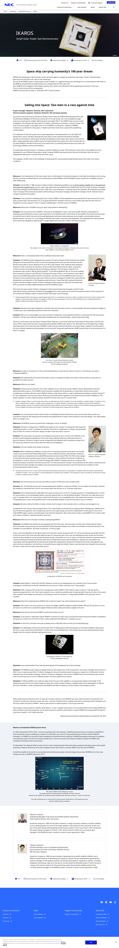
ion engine (48, 291)
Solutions (6, 918)
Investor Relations (101, 918)
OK (91, 942)
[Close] (116, 942)
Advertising (13, 11)
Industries (6, 921)
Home (5, 11)
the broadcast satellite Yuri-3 (85, 185)
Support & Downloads (71, 914)
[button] (65, 7)
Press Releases (38, 914)
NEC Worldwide (100, 921)
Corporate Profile (101, 914)
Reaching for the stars (24, 11)
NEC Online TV (100, 924)
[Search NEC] (113, 7)
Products (5, 914)
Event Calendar (38, 918)
